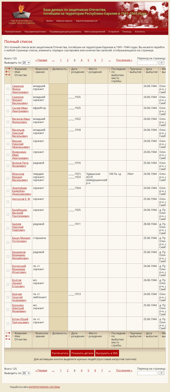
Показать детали (82, 353)
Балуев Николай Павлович (18, 227)
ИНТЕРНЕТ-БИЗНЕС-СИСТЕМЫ (44, 387)
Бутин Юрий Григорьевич (20, 320)
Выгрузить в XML (107, 353)
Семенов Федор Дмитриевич (20, 89)
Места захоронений (95, 31)
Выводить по (13, 62)
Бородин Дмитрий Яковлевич (19, 308)
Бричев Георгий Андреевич (19, 297)
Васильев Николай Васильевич (20, 133)
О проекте (113, 31)
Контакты (140, 31)
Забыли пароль (64, 20)
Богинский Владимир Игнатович (19, 269)
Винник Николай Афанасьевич (21, 144)
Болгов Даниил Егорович (18, 283)
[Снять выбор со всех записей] (7, 71)
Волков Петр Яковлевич (20, 164)
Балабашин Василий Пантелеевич (20, 213)
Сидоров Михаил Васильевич (20, 100)
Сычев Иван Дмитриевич (20, 109)
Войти (49, 20)
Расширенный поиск (35, 31)
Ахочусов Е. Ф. (21, 199)
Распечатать (60, 353)
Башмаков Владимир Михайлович (20, 255)
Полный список (13, 31)
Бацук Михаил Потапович (21, 239)
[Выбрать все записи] (7, 68)
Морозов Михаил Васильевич (20, 177)
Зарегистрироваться (86, 20)
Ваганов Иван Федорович (21, 120)
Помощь (127, 31)
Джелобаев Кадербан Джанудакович (21, 191)
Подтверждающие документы (65, 31)
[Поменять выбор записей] (7, 75)
